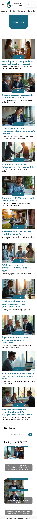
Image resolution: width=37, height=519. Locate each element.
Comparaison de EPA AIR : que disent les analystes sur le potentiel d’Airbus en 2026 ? (18, 467)
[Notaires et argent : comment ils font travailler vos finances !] (18, 82)
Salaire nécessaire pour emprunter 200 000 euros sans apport (17, 268)
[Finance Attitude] (14, 4)
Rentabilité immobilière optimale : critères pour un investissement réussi (18, 376)
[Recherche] (29, 4)
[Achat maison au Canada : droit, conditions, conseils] (18, 219)
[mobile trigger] (3, 4)
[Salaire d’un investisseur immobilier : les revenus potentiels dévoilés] (18, 289)
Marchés (18, 446)
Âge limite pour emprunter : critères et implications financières (15, 340)
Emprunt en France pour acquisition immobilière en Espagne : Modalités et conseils (17, 412)
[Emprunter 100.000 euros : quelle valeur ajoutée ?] (18, 185)
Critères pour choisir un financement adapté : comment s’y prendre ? (18, 131)
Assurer (18, 479)
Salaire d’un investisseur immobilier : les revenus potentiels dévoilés (14, 304)
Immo (18, 57)
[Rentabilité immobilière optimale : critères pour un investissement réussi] (18, 361)
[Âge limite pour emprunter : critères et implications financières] (18, 325)
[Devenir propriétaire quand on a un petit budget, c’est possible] (18, 49)
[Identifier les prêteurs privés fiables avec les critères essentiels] (18, 152)
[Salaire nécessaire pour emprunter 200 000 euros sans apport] (18, 253)
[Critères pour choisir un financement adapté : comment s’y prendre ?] (18, 116)
